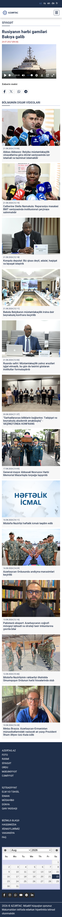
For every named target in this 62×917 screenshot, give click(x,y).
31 (17, 886)
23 (8, 881)
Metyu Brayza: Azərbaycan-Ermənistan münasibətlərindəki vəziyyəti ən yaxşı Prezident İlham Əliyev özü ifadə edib (29, 731)
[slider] (11, 75)
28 (49, 881)
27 (42, 881)
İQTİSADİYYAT (9, 787)
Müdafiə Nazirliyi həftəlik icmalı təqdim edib (28, 523)
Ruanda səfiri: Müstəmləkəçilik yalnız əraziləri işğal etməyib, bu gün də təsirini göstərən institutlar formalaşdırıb (29, 366)
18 (25, 876)
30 (8, 886)
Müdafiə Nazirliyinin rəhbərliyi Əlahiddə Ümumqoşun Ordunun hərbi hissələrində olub (28, 679)
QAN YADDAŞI (9, 808)
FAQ (4, 837)
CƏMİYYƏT (8, 775)
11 (25, 872)
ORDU (5, 767)
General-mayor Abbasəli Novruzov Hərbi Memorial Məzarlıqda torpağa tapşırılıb (26, 474)
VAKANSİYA (8, 833)
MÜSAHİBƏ (8, 800)
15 (57, 872)
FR (57, 3)
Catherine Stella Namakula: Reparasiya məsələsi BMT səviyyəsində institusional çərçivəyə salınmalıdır (30, 209)
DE (53, 3)
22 (57, 876)
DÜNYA (6, 804)
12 (34, 872)
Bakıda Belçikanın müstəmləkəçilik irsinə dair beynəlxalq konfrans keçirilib (28, 314)
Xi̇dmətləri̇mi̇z (11, 828)
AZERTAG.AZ (9, 750)
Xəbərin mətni (9, 84)
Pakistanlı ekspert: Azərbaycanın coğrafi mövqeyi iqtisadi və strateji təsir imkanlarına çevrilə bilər (28, 626)
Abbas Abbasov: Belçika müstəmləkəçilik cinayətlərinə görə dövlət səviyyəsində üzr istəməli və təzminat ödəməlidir (26, 154)
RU (45, 3)
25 (25, 881)
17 (17, 876)
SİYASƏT (7, 22)
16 (8, 876)
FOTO (5, 754)
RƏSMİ (5, 759)
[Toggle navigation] (56, 12)
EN (48, 3)
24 (17, 881)
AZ (40, 3)
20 (42, 876)
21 (49, 876)
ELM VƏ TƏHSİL (10, 791)
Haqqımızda (9, 824)
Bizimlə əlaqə (10, 820)
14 (49, 872)
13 (42, 872)
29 (57, 881)
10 (17, 872)
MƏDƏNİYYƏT (9, 771)
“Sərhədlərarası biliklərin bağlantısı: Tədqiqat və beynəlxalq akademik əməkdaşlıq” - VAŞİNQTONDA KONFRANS (30, 420)
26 (34, 881)
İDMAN (6, 796)
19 (34, 876)
